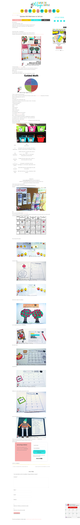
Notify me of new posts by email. (19, 510)
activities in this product (24, 120)
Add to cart (59, 47)
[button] (23, 453)
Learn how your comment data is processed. (34, 519)
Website (15, 499)
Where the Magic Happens (40, 5)
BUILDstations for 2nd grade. (39, 34)
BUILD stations (20, 66)
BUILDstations (38, 95)
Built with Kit (39, 458)
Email (15, 494)
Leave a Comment (16, 463)
